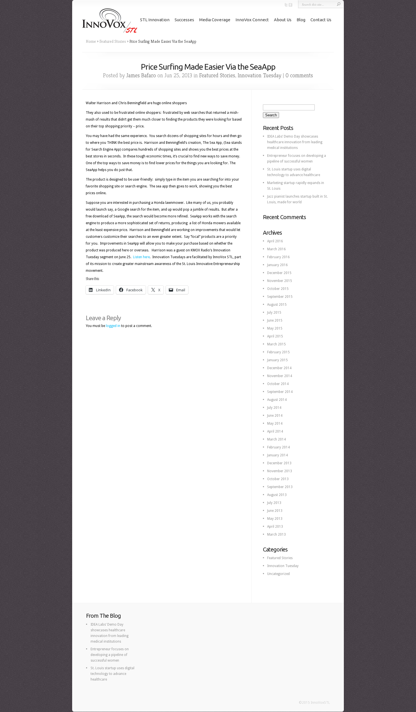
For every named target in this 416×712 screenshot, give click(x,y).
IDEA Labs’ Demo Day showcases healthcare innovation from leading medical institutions (294, 142)
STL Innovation (155, 19)
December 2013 (279, 463)
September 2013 (280, 487)
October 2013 (278, 479)
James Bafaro (141, 75)
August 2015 (277, 305)
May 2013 (274, 519)
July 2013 (274, 503)
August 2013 (277, 495)
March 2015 (276, 344)
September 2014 (280, 392)
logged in (113, 326)
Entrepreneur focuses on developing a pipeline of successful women (110, 654)
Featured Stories (112, 41)
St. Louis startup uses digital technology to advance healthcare (112, 673)
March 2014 (276, 439)
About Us (282, 19)
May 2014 (274, 424)
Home (91, 41)
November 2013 (279, 471)
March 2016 (276, 249)
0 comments (299, 75)
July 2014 (274, 408)
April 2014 (275, 431)
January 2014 (277, 455)
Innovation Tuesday (259, 75)
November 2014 (279, 376)
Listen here (141, 257)
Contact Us (320, 19)
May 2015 (274, 328)
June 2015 (274, 320)
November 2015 (279, 281)
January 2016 (277, 265)
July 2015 (274, 313)
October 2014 (278, 384)
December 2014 (279, 368)
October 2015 (278, 289)
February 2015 (278, 352)
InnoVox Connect (252, 19)
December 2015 (279, 273)
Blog (301, 19)
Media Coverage (214, 19)
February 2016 (278, 257)
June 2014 (274, 416)
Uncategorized (278, 574)
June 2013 (274, 511)
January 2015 (277, 360)
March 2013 (276, 534)
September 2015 (280, 297)
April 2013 (275, 527)
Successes (184, 19)
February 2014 (278, 447)
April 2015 (275, 336)
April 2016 (275, 241)
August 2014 (277, 400)
